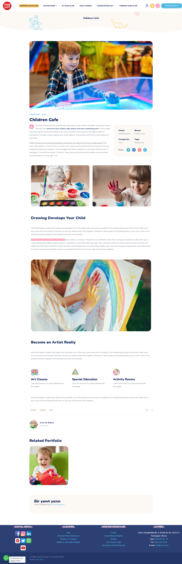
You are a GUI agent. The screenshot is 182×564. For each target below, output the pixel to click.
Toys (44, 114)
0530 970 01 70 (161, 539)
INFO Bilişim (40, 560)
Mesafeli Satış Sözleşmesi (68, 536)
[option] (49, 467)
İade (68, 533)
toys (51, 410)
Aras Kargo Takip (113, 542)
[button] (171, 5)
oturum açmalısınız (58, 504)
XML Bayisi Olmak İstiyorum (113, 545)
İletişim (114, 539)
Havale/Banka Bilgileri (113, 536)
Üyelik (113, 533)
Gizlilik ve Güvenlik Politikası (68, 542)
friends (33, 410)
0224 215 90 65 (160, 542)
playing (42, 410)
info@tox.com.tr (162, 545)
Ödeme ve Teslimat (68, 539)
